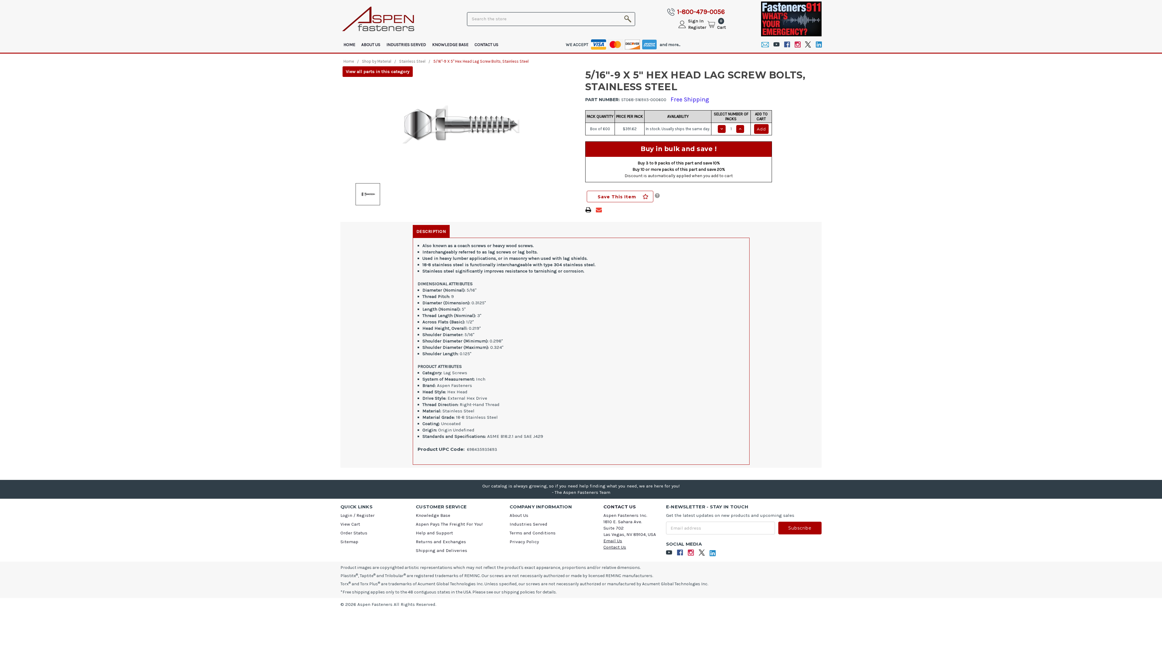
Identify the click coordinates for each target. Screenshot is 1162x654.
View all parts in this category (377, 71)
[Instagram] (797, 44)
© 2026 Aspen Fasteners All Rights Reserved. (388, 604)
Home (349, 44)
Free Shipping (690, 99)
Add (761, 129)
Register (697, 27)
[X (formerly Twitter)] (808, 44)
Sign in (696, 21)
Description (431, 231)
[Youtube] (776, 44)
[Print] (588, 210)
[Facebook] (787, 44)
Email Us (612, 540)
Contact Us (486, 44)
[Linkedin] (819, 44)
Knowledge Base (450, 44)
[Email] (765, 44)
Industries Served (406, 44)
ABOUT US (370, 44)
